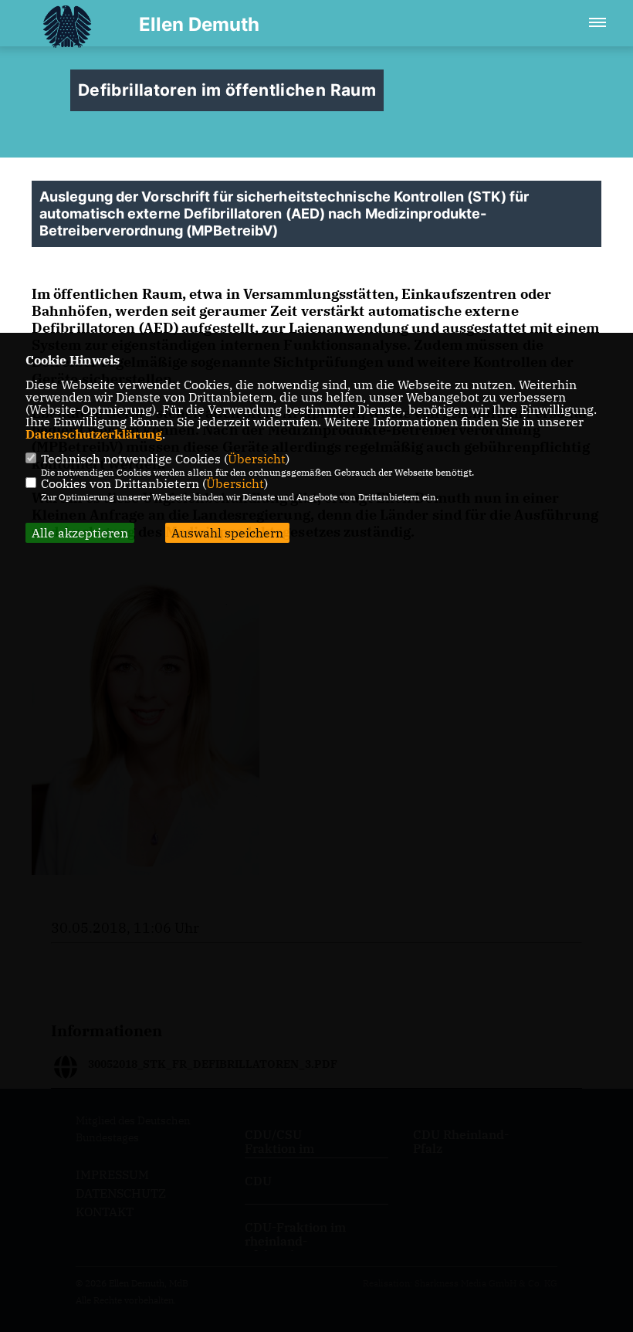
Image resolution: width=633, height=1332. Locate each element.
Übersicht (257, 458)
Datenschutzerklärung (93, 434)
